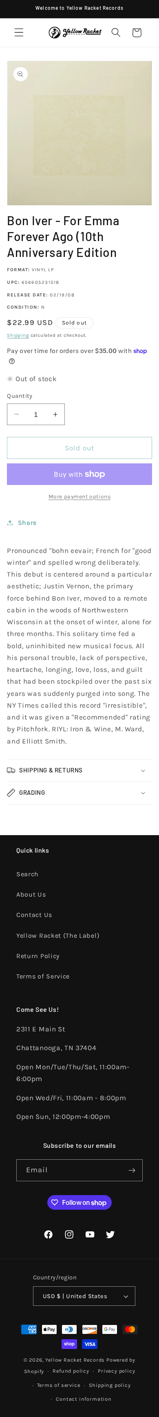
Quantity (20, 395)
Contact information (83, 1399)
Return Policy (38, 956)
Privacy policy (116, 1371)
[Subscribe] (131, 1170)
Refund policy (71, 1371)
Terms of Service (43, 976)
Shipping (18, 335)
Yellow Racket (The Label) (57, 935)
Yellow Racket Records (75, 1360)
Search (27, 874)
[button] (19, 32)
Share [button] (27, 522)
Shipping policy (110, 1385)
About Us (31, 894)
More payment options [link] (80, 496)
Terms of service (58, 1385)
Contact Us (34, 915)
